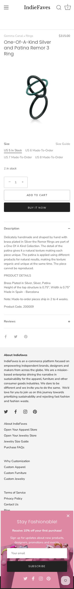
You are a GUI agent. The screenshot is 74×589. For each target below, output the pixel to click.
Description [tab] (11, 228)
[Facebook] (33, 578)
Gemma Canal (13, 36)
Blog (7, 510)
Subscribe (37, 566)
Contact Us (11, 504)
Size (37, 144)
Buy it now (37, 208)
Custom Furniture (15, 473)
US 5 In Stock (13, 150)
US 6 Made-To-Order (39, 150)
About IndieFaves (15, 424)
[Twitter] (25, 578)
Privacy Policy (13, 498)
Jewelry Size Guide (16, 441)
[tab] (37, 275)
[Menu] (6, 7)
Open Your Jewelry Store (20, 435)
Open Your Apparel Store (20, 430)
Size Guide (63, 144)
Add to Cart (37, 195)
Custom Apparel (14, 467)
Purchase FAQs (14, 447)
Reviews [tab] (9, 321)
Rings (29, 36)
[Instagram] (41, 578)
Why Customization (17, 461)
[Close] (68, 515)
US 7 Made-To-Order (18, 157)
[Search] (58, 8)
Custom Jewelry (14, 479)
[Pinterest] (49, 578)
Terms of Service (15, 493)
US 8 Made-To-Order (49, 157)
